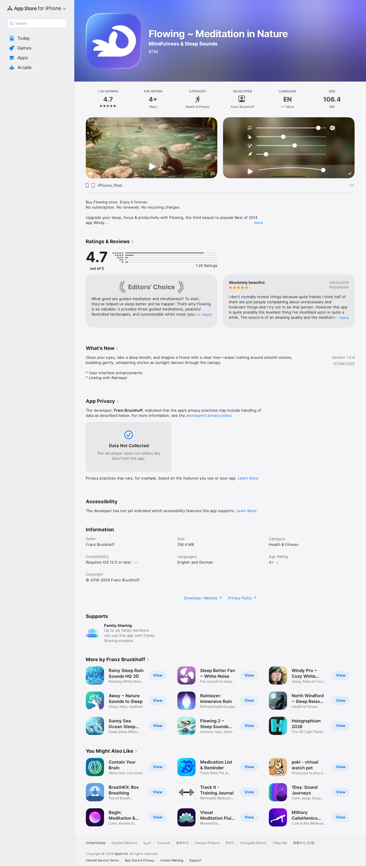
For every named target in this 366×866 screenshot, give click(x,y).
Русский (163, 843)
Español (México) (124, 843)
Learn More (248, 478)
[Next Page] (360, 147)
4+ (271, 562)
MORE (207, 314)
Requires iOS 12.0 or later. (109, 562)
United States (96, 843)
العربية (147, 843)
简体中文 (182, 843)
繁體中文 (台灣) (304, 843)
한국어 (230, 843)
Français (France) (207, 843)
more (258, 222)
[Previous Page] (80, 147)
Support (195, 860)
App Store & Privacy (139, 860)
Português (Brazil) (253, 843)
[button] (37, 38)
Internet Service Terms (102, 860)
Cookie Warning (171, 860)
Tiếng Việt (279, 843)
